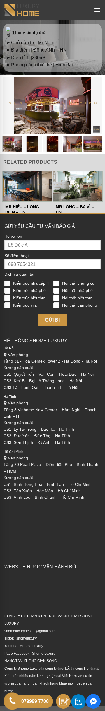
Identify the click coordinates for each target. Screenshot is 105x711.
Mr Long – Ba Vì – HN (75, 209)
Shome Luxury (31, 646)
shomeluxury (26, 638)
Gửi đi (52, 319)
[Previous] (12, 104)
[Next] (92, 104)
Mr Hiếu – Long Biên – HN (22, 209)
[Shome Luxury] (21, 10)
